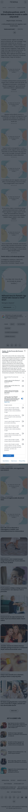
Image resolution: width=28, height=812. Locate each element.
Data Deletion (6, 460)
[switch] (22, 381)
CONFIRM (8, 455)
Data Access (14, 460)
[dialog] (14, 406)
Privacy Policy (22, 460)
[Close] (25, 351)
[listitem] (14, 377)
